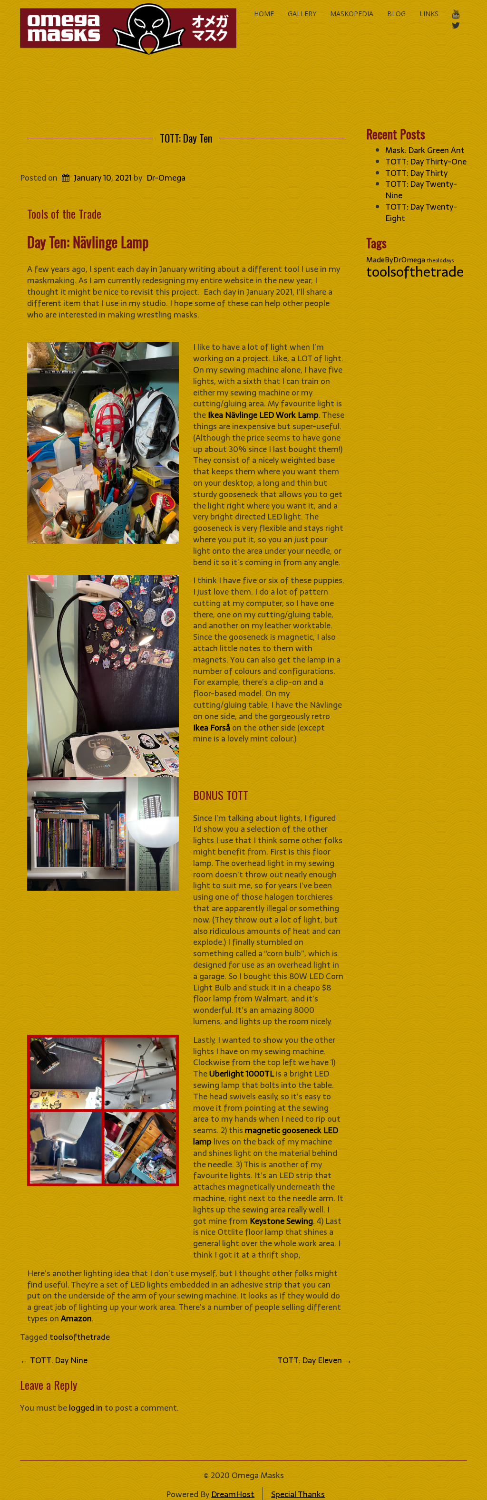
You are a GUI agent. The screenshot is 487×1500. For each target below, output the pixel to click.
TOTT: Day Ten (186, 137)
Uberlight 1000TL (241, 1073)
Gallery (302, 13)
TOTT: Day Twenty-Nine (421, 189)
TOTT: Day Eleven (314, 1360)
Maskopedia (351, 13)
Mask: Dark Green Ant (425, 150)
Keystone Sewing (281, 1221)
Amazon (76, 1318)
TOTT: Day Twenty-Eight (421, 212)
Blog (396, 13)
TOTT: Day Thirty (416, 173)
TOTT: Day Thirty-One (426, 161)
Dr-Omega (165, 177)
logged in (86, 1407)
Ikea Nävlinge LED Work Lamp (263, 415)
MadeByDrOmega (395, 260)
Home (264, 13)
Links (428, 13)
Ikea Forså (211, 727)
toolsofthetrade (79, 1337)
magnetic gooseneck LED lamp (265, 1136)
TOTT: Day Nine (54, 1360)
